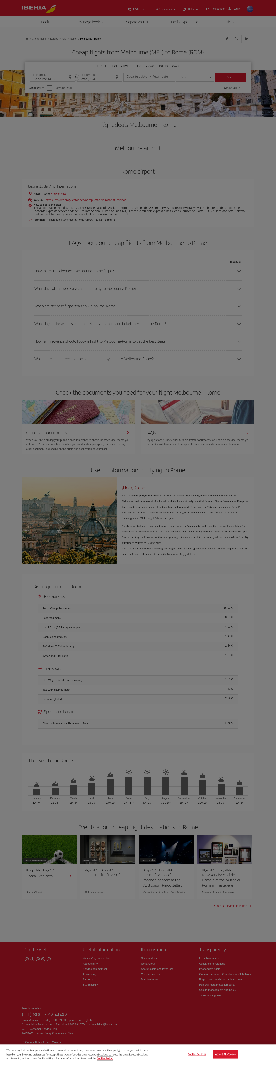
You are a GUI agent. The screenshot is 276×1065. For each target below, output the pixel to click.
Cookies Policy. (105, 1058)
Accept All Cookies (225, 1054)
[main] (138, 1054)
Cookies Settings (197, 1054)
